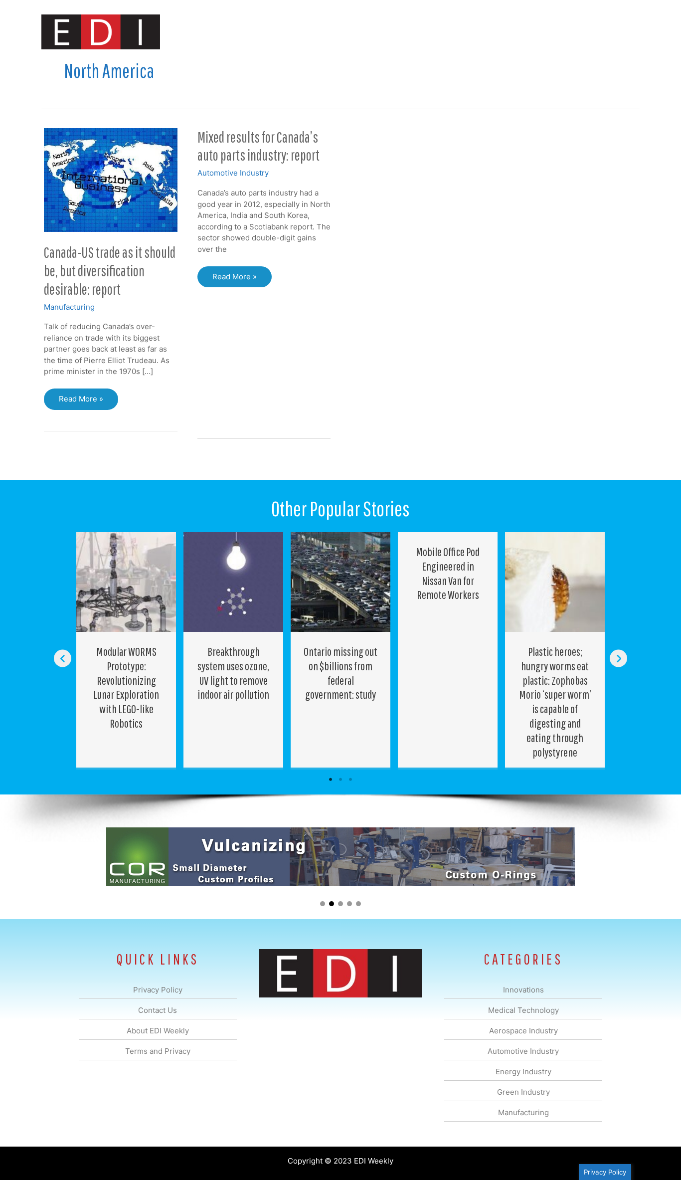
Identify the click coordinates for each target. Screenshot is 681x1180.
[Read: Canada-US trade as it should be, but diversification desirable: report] (110, 179)
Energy (412, 31)
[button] (624, 31)
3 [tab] (350, 780)
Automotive (365, 31)
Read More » (83, 401)
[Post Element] (126, 650)
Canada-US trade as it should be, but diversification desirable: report (109, 270)
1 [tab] (331, 780)
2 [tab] (340, 780)
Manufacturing (498, 31)
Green (450, 31)
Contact (587, 31)
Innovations (223, 31)
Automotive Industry (233, 173)
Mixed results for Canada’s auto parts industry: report (258, 146)
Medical (270, 31)
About (547, 31)
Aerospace (314, 31)
